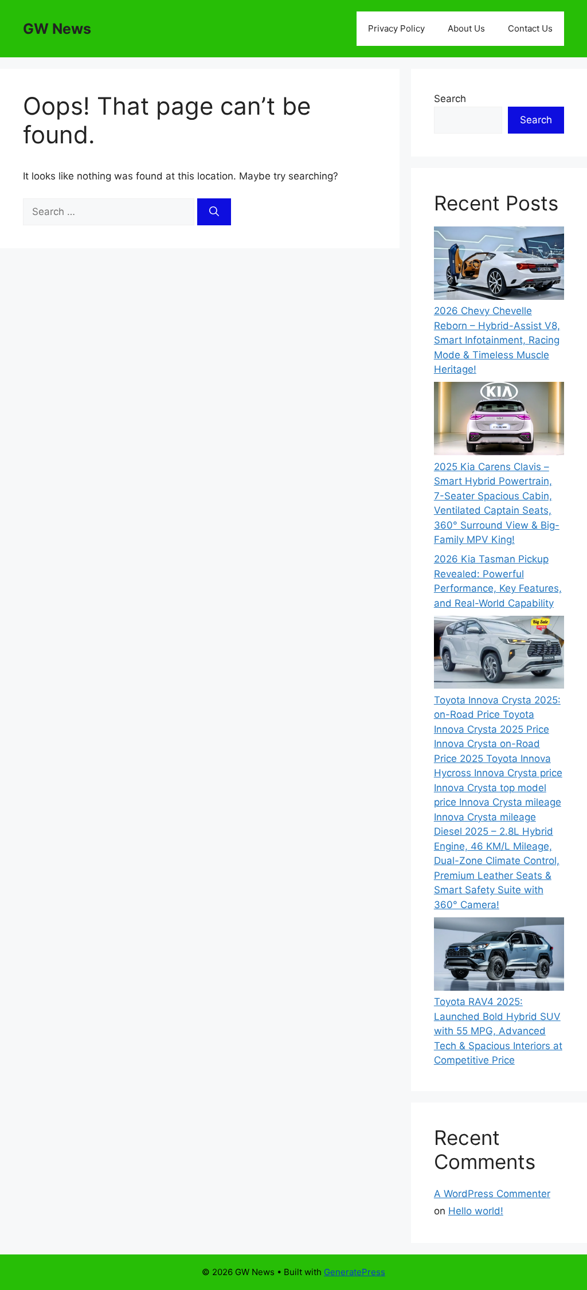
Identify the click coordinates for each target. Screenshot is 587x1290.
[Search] (214, 212)
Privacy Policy (396, 28)
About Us (466, 28)
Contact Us (530, 28)
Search (450, 98)
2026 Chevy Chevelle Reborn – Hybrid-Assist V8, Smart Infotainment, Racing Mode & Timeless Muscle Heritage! (497, 340)
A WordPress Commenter (492, 1193)
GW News (57, 28)
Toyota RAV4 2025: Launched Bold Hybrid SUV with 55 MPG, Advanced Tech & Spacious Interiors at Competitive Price (498, 1031)
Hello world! (475, 1211)
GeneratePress (354, 1271)
